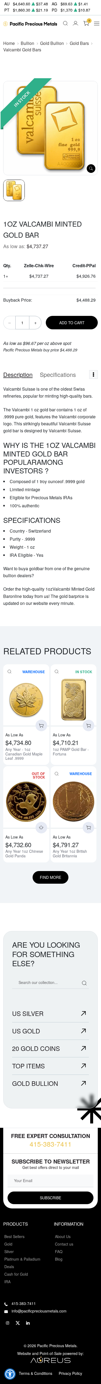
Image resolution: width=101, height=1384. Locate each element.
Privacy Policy (70, 1373)
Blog (58, 1259)
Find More (50, 877)
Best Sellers (14, 1236)
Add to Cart (72, 322)
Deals (9, 1266)
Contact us (64, 1244)
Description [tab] (18, 374)
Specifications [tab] (58, 374)
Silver (9, 1251)
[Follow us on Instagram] (7, 1323)
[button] (10, 1374)
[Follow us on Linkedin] (28, 1323)
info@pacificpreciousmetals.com (39, 1311)
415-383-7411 (51, 1143)
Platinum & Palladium (22, 1259)
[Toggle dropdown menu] (93, 374)
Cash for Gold (16, 1274)
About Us (63, 1236)
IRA (7, 1281)
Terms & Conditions (35, 1373)
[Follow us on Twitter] (17, 1323)
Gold (8, 1244)
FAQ (58, 1251)
